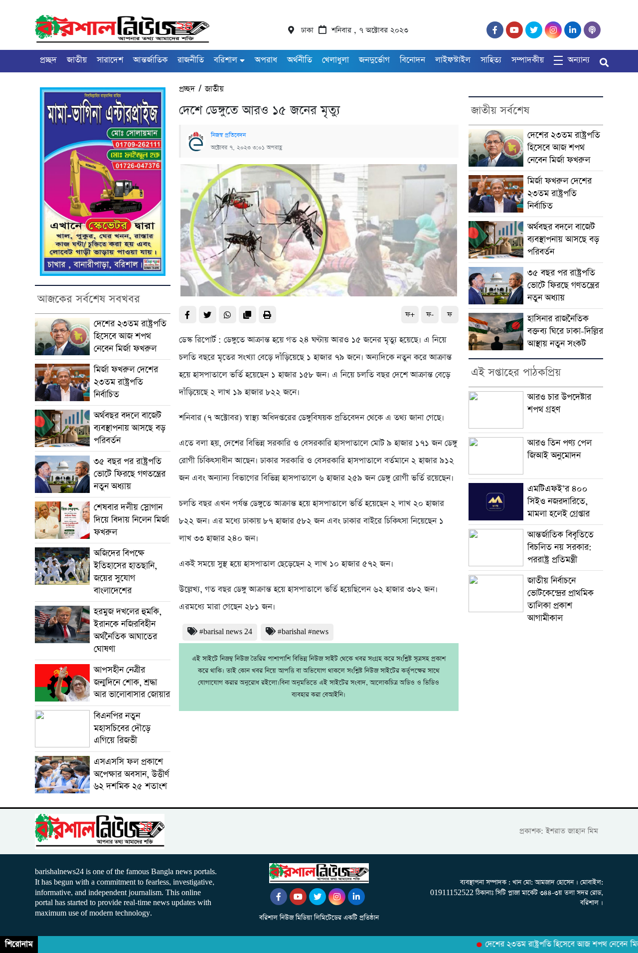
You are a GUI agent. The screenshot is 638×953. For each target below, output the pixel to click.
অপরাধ (266, 60)
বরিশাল (225, 60)
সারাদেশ (110, 60)
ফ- (430, 314)
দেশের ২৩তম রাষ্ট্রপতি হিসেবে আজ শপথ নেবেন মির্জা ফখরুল (130, 336)
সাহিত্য (490, 60)
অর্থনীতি (299, 60)
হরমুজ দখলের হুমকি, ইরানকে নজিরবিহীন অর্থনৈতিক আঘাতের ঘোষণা (127, 630)
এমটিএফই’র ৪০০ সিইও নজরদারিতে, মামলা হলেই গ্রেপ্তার (558, 501)
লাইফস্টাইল (453, 60)
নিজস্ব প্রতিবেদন (228, 135)
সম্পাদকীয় (527, 60)
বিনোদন (412, 60)
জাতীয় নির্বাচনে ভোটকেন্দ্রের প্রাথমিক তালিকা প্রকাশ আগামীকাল (560, 599)
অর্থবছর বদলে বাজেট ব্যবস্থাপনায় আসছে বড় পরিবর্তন (129, 428)
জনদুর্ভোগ (374, 60)
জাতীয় (77, 60)
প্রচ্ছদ (48, 60)
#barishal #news (303, 632)
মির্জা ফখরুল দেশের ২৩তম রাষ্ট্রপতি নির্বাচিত (126, 382)
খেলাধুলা (335, 60)
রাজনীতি (190, 60)
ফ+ (410, 314)
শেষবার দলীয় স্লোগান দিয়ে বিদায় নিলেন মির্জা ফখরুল (131, 519)
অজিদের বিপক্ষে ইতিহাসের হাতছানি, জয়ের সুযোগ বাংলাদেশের (125, 572)
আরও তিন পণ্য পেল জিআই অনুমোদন (559, 449)
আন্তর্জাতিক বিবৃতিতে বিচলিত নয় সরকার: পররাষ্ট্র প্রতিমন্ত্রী (560, 547)
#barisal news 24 (225, 632)
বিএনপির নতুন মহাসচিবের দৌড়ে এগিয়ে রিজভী (122, 728)
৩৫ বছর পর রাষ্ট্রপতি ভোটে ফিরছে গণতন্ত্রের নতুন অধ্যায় (129, 474)
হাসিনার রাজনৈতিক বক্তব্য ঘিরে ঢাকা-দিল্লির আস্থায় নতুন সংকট (565, 331)
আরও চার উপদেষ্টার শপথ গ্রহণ (559, 403)
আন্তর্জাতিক (150, 60)
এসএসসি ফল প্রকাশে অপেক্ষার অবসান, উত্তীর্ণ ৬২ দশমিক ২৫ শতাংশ (131, 774)
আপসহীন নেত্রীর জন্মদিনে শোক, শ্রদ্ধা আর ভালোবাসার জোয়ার (132, 682)
